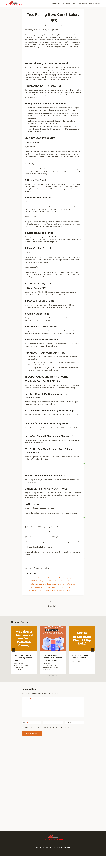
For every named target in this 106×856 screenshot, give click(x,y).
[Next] (92, 650)
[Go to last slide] (13, 650)
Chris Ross (47, 663)
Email (46, 723)
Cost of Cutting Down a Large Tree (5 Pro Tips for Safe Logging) (49, 578)
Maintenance (66, 25)
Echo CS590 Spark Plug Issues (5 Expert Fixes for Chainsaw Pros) (49, 581)
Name (25, 723)
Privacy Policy (57, 848)
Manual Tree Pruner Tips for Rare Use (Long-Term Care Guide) (48, 590)
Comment (27, 699)
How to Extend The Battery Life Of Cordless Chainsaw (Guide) (52, 657)
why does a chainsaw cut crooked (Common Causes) (23, 657)
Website (68, 723)
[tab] (49, 675)
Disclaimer (47, 848)
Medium (67, 848)
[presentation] (24, 638)
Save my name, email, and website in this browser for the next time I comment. (48, 727)
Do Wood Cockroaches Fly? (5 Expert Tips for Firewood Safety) (48, 587)
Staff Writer (53, 606)
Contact (39, 848)
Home (54, 3)
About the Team (94, 3)
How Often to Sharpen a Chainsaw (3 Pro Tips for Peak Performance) (51, 584)
